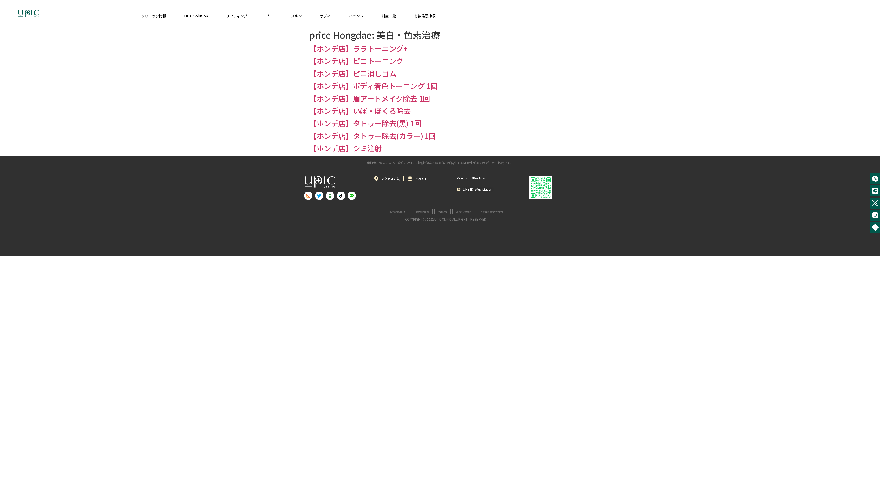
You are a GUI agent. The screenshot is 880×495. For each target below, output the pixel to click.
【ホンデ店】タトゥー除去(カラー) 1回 (372, 135)
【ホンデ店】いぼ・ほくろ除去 (360, 110)
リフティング (236, 16)
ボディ (325, 16)
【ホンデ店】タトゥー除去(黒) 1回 (365, 123)
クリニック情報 (153, 16)
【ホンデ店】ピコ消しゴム (352, 73)
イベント (356, 16)
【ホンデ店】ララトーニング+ (358, 48)
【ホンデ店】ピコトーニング (356, 60)
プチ (269, 16)
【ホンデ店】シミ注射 (345, 148)
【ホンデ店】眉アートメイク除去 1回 (369, 98)
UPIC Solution (196, 16)
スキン (296, 16)
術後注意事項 (425, 16)
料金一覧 (389, 16)
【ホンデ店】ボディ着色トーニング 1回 (373, 85)
